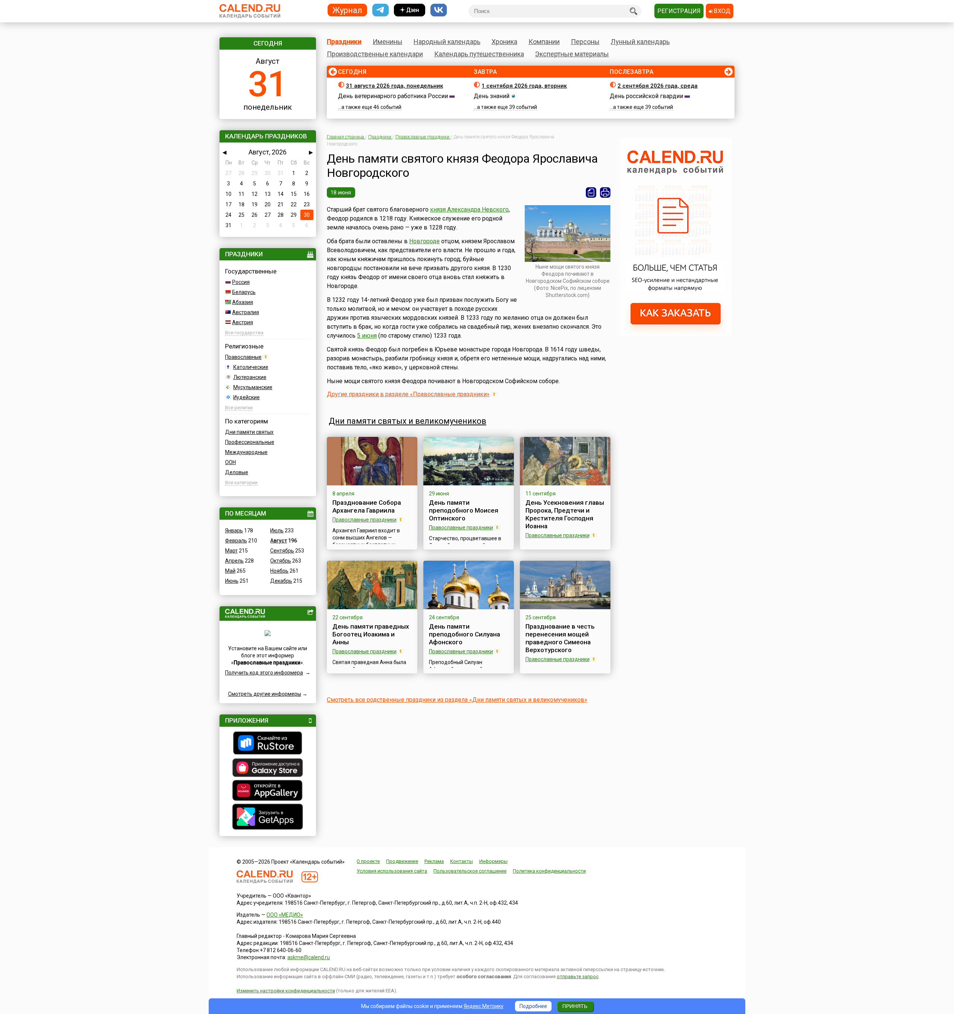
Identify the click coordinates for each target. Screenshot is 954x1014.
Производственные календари (375, 54)
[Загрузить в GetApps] (267, 818)
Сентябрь (282, 551)
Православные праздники (364, 520)
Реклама (434, 861)
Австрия (242, 322)
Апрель (234, 561)
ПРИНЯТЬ (574, 1006)
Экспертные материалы (572, 54)
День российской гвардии (646, 96)
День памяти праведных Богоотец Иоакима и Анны (370, 634)
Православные (243, 357)
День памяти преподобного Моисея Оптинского (463, 510)
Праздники (344, 42)
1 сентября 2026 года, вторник (524, 85)
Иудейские (246, 397)
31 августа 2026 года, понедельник (394, 85)
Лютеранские (249, 377)
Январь (234, 530)
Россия (241, 282)
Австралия (245, 312)
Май (230, 571)
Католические (250, 367)
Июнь (231, 581)
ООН (230, 462)
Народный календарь (447, 42)
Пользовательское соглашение (469, 871)
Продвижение (402, 861)
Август (278, 541)
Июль (277, 530)
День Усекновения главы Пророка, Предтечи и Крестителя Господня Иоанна (564, 514)
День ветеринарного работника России (393, 96)
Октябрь (280, 561)
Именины (387, 42)
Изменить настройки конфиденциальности (286, 990)
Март (231, 551)
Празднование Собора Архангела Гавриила (366, 506)
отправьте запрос (577, 976)
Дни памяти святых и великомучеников (407, 421)
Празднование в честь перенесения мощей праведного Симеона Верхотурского (560, 638)
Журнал (347, 10)
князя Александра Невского (469, 209)
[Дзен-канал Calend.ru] (409, 10)
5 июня (367, 335)
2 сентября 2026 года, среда (657, 85)
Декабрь (281, 581)
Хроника (504, 42)
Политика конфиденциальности (549, 871)
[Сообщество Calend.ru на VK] (438, 10)
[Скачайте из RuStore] (267, 743)
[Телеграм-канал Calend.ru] (380, 10)
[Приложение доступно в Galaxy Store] (267, 768)
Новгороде (424, 241)
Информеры (493, 861)
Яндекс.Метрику (483, 1006)
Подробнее (533, 1006)
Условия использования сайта (392, 871)
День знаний (491, 96)
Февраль (236, 541)
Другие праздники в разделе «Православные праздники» (408, 394)
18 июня (341, 192)
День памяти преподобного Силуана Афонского (464, 634)
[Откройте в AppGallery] (267, 791)
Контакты (461, 861)
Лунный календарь (640, 42)
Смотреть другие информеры (264, 694)
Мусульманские (252, 387)
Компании (544, 42)
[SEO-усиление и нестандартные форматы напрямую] (676, 334)
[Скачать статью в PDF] (591, 192)
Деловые (236, 472)
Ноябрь (279, 571)
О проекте (368, 861)
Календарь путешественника (479, 54)
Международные (246, 452)
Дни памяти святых (249, 432)
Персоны (585, 42)
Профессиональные (249, 442)
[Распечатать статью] (605, 192)
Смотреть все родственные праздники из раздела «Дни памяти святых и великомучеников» (457, 699)
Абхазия (242, 302)
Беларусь (244, 292)
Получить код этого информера (264, 673)
